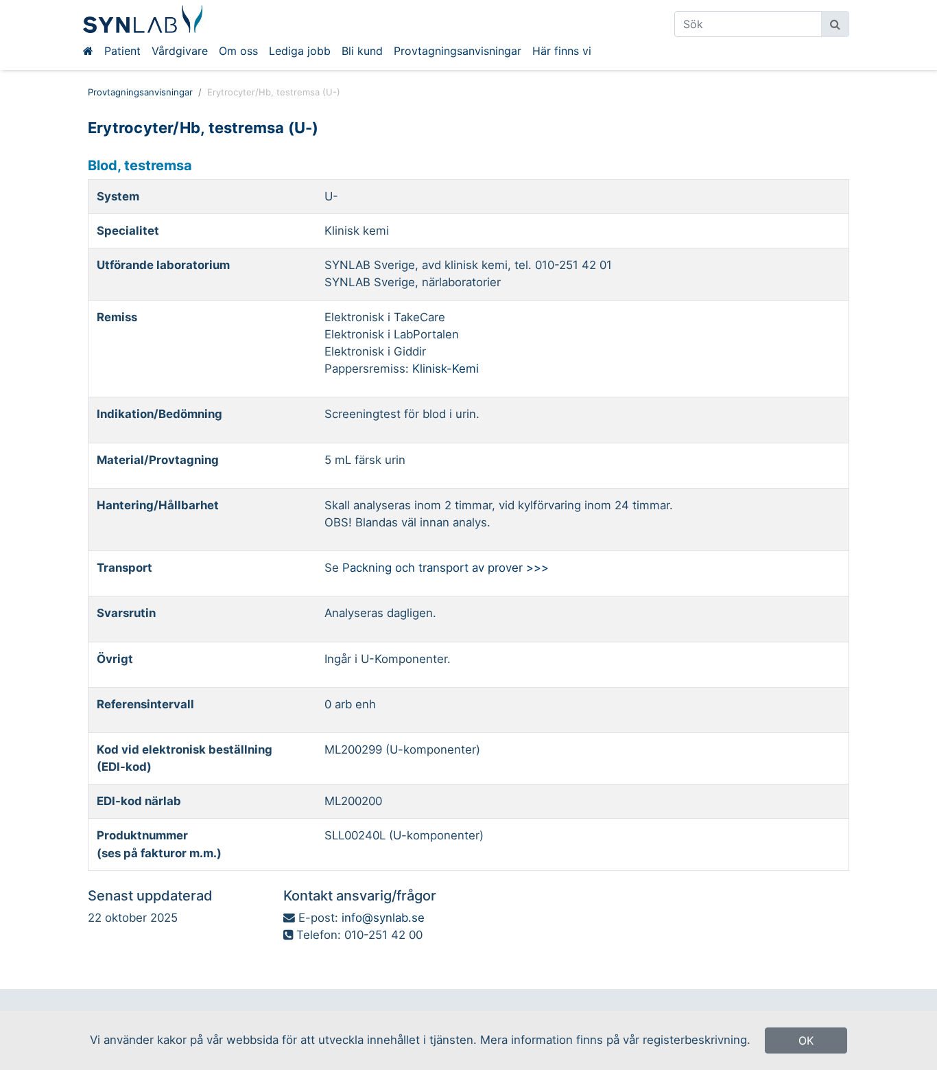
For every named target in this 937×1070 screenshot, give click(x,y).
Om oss (238, 51)
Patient (122, 51)
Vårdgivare (180, 51)
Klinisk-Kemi (445, 368)
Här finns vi (561, 51)
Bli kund (362, 51)
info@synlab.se (383, 917)
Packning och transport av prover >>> (445, 567)
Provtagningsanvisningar (457, 51)
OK (806, 1040)
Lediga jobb (300, 51)
